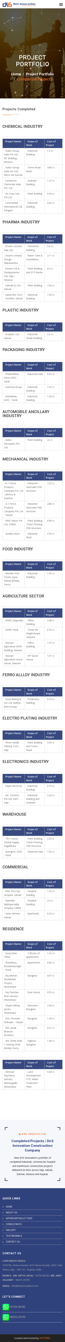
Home (16, 74)
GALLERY (11, 1230)
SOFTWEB (44, 1338)
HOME (9, 1206)
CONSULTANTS (14, 1224)
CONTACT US (13, 1241)
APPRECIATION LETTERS (19, 1218)
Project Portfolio (40, 74)
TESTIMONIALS (14, 1236)
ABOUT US (11, 1212)
